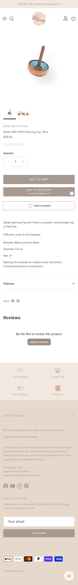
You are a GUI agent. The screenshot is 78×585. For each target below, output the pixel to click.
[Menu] (4, 18)
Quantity (8, 153)
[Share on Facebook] (12, 300)
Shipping (8, 283)
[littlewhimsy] (39, 18)
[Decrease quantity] (7, 161)
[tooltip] (72, 193)
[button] (39, 191)
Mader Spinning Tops (15, 125)
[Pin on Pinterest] (18, 300)
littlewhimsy (17, 571)
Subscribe (39, 533)
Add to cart (39, 179)
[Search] (13, 18)
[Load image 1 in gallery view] (39, 67)
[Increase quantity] (23, 161)
